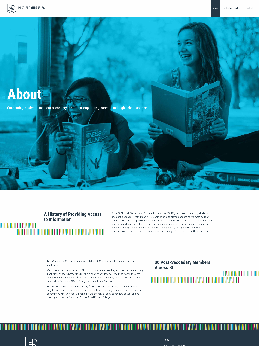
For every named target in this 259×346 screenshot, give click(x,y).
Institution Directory (232, 8)
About (216, 8)
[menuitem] (216, 8)
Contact (249, 8)
